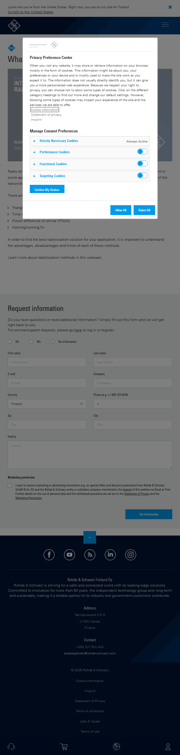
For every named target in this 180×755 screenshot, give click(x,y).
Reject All (144, 210)
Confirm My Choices (47, 190)
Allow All (120, 210)
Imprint (36, 119)
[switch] (142, 151)
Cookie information (45, 110)
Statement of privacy (46, 115)
